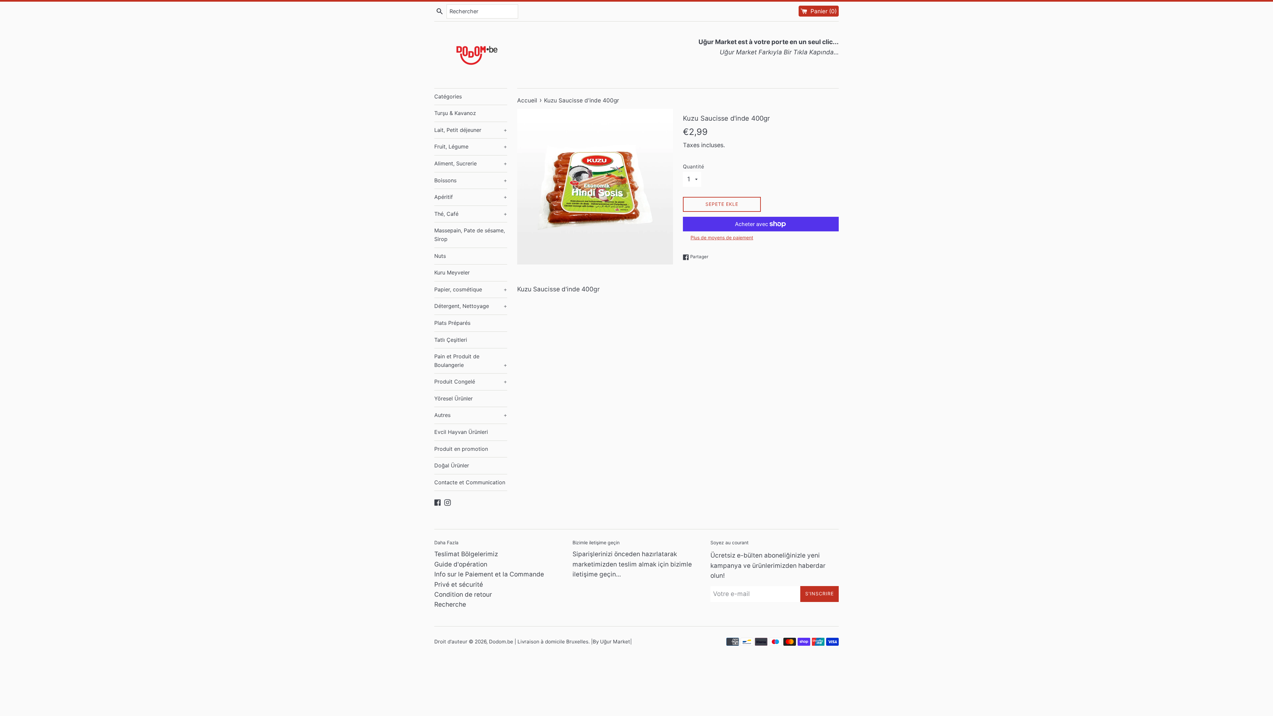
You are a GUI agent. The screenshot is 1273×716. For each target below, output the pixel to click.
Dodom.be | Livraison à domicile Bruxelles (538, 641)
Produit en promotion (461, 449)
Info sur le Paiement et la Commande (489, 574)
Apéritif (470, 197)
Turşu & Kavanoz (455, 113)
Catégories (448, 96)
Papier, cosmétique (470, 289)
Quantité (693, 166)
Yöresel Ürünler (453, 398)
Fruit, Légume (470, 146)
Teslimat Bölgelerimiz (466, 554)
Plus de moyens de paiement (722, 237)
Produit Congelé (470, 381)
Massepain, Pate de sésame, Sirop (469, 234)
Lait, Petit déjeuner (470, 130)
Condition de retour (463, 594)
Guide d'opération (460, 564)
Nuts (440, 256)
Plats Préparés (452, 323)
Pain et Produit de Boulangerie (470, 360)
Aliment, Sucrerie (470, 163)
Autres (470, 415)
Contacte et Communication (469, 482)
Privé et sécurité (458, 584)
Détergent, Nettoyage (470, 306)
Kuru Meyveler (452, 272)
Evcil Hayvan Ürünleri (461, 432)
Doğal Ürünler (451, 465)
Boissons (470, 180)
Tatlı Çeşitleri (450, 339)
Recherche (450, 604)
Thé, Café (470, 213)
